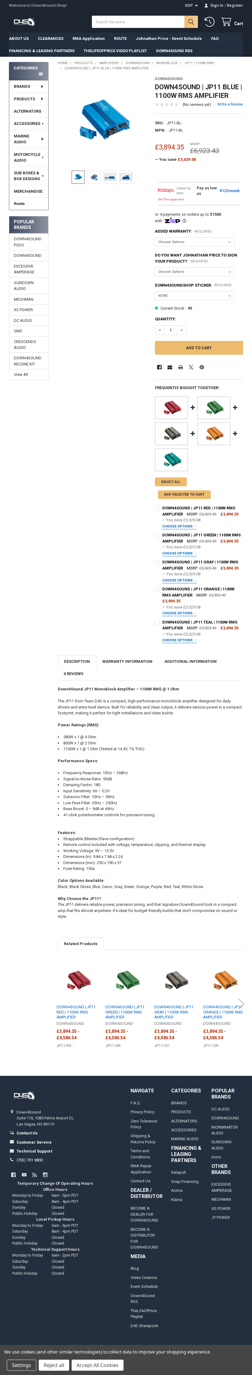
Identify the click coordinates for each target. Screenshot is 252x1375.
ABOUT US (19, 38)
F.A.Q (135, 1103)
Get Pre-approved (171, 199)
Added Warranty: (183, 231)
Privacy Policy (142, 1112)
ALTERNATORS (27, 111)
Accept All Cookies (98, 1365)
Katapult (178, 1172)
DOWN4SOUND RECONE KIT (27, 361)
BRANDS (22, 86)
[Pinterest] (201, 367)
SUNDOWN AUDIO (24, 285)
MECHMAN (23, 299)
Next (241, 1004)
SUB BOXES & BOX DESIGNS (27, 176)
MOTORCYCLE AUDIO (27, 157)
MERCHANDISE (28, 191)
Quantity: (165, 319)
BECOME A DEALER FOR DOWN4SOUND (144, 1214)
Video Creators (144, 1277)
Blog (135, 1268)
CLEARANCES (50, 38)
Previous (59, 1004)
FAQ (215, 38)
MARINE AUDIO (21, 139)
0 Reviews (73, 673)
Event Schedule (144, 1286)
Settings (21, 1365)
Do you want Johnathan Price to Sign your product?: (196, 258)
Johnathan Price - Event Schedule (169, 38)
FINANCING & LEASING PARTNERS (41, 50)
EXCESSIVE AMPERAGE (24, 269)
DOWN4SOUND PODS (27, 242)
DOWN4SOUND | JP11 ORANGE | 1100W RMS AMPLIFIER (223, 1012)
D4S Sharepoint (144, 1325)
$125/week (230, 190)
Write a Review (230, 104)
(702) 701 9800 (30, 1160)
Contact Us (140, 1181)
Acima (177, 1190)
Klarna (176, 1199)
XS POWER (23, 309)
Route (19, 203)
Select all (170, 482)
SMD (18, 331)
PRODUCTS (24, 99)
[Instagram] (45, 1174)
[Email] (169, 367)
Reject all (54, 1365)
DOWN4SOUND (27, 255)
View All (21, 374)
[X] (191, 367)
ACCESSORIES (27, 123)
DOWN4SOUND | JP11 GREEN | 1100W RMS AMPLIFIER (124, 1012)
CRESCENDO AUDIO (25, 344)
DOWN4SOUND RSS (174, 50)
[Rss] (34, 1174)
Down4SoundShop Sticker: (193, 285)
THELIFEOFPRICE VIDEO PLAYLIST (115, 50)
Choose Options (178, 526)
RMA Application (89, 38)
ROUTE (120, 38)
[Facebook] (159, 367)
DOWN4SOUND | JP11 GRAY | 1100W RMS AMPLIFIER (173, 1012)
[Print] (180, 367)
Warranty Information (127, 661)
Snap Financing (185, 1181)
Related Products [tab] (80, 943)
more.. (216, 1157)
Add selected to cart (184, 494)
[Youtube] (24, 1174)
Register (235, 5)
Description (77, 661)
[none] (102, 120)
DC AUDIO (23, 320)
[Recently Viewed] (211, 22)
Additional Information (190, 661)
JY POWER (220, 1217)
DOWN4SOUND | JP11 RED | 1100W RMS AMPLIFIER (76, 1012)
